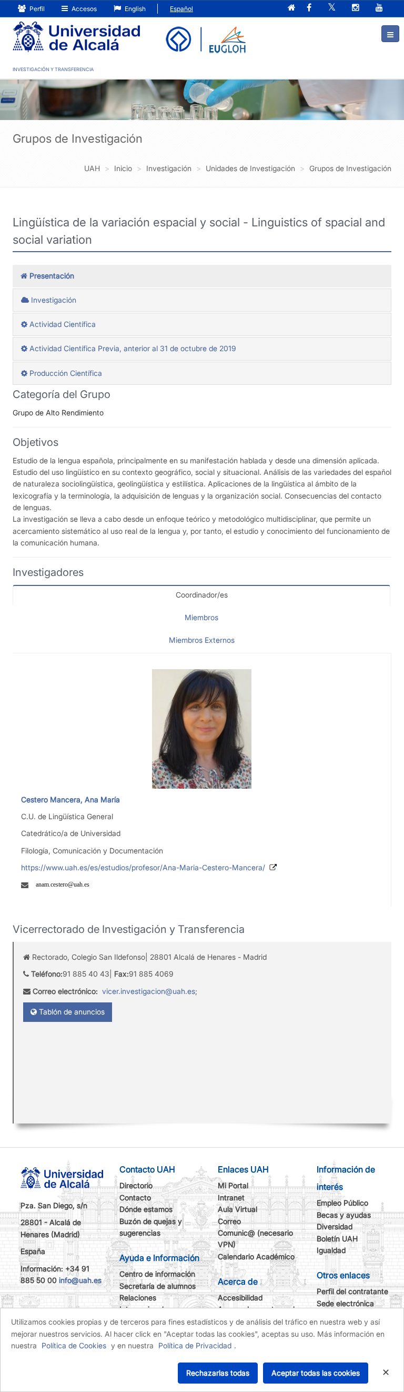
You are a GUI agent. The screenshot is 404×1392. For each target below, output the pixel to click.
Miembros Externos (202, 639)
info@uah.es (80, 1280)
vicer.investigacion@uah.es (148, 991)
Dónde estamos (146, 1209)
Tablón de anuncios (71, 1011)
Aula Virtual (237, 1209)
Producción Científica (64, 373)
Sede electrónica (345, 1303)
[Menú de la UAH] (390, 33)
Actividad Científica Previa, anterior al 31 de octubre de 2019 (131, 348)
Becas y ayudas (344, 1214)
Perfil (36, 9)
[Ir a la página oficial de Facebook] (309, 8)
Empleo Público (342, 1202)
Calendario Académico (256, 1256)
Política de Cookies (74, 1345)
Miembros (201, 617)
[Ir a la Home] (76, 29)
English (134, 9)
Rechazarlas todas (217, 1372)
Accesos (83, 9)
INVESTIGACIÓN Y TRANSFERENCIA (53, 69)
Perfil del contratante (352, 1291)
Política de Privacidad (194, 1345)
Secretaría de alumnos (157, 1285)
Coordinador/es (202, 594)
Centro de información (157, 1273)
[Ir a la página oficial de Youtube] (379, 8)
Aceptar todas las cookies (315, 1372)
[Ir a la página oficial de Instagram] (355, 8)
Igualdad (331, 1250)
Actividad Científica (61, 324)
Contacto (135, 1197)
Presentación (50, 275)
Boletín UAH (337, 1238)
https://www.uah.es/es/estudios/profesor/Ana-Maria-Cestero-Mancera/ (143, 867)
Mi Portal (233, 1185)
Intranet (231, 1197)
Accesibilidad (240, 1297)
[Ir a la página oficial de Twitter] (332, 8)
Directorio (136, 1185)
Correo (229, 1221)
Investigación (52, 299)
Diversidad (334, 1226)
